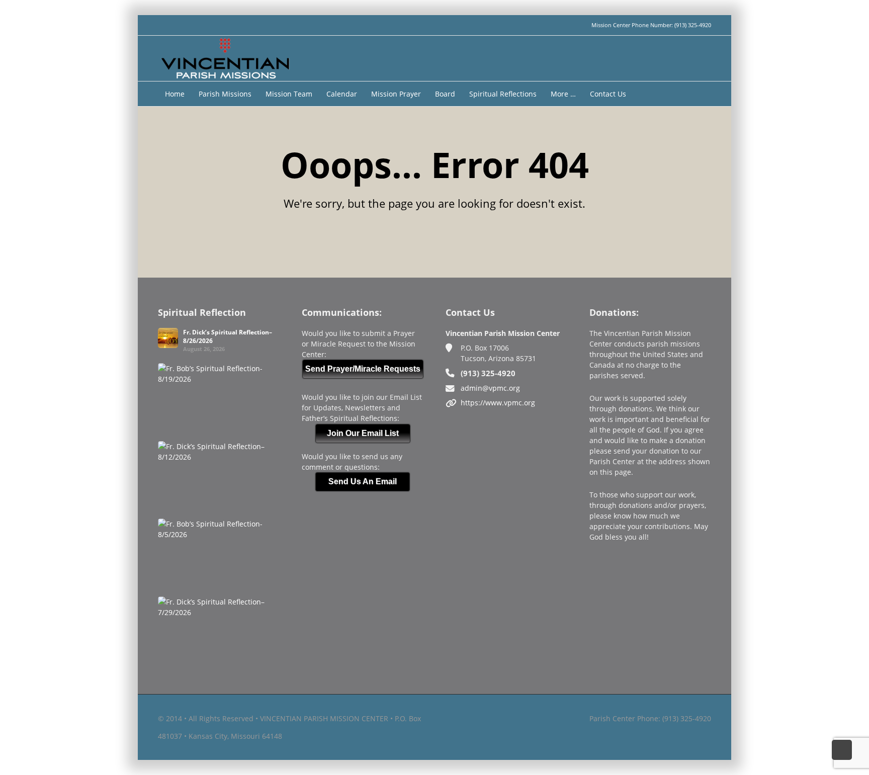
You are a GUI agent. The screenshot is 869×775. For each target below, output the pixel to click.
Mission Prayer (396, 94)
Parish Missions (225, 94)
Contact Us (608, 94)
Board (445, 94)
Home (175, 94)
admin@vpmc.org (490, 388)
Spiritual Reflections (503, 94)
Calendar (341, 94)
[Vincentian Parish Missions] (225, 57)
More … (563, 94)
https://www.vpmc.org (498, 402)
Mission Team (289, 94)
